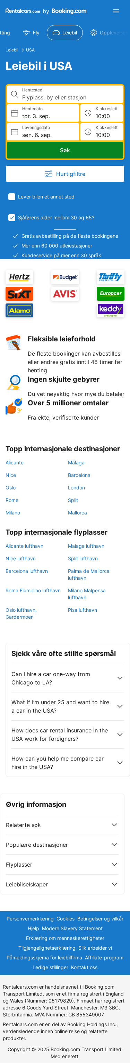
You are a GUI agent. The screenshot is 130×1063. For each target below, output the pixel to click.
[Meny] (116, 11)
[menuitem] (31, 32)
